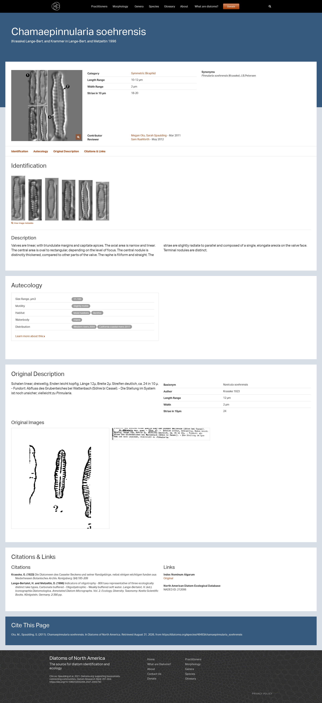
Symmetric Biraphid (143, 73)
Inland (77, 319)
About (184, 6)
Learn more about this (29, 336)
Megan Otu (138, 135)
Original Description (66, 151)
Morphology (120, 6)
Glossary (169, 6)
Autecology (40, 151)
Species (154, 6)
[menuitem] (99, 6)
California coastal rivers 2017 (114, 326)
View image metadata (23, 223)
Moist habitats (81, 312)
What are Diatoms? (159, 664)
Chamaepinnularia (52, 31)
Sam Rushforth (140, 139)
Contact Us (154, 674)
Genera (139, 6)
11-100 (77, 299)
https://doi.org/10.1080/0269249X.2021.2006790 (75, 681)
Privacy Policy (262, 693)
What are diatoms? (206, 6)
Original (168, 578)
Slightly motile (81, 305)
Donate (231, 6)
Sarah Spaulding (156, 135)
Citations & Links (94, 151)
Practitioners (99, 6)
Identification (19, 151)
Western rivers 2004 (84, 326)
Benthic (97, 312)
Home (151, 659)
